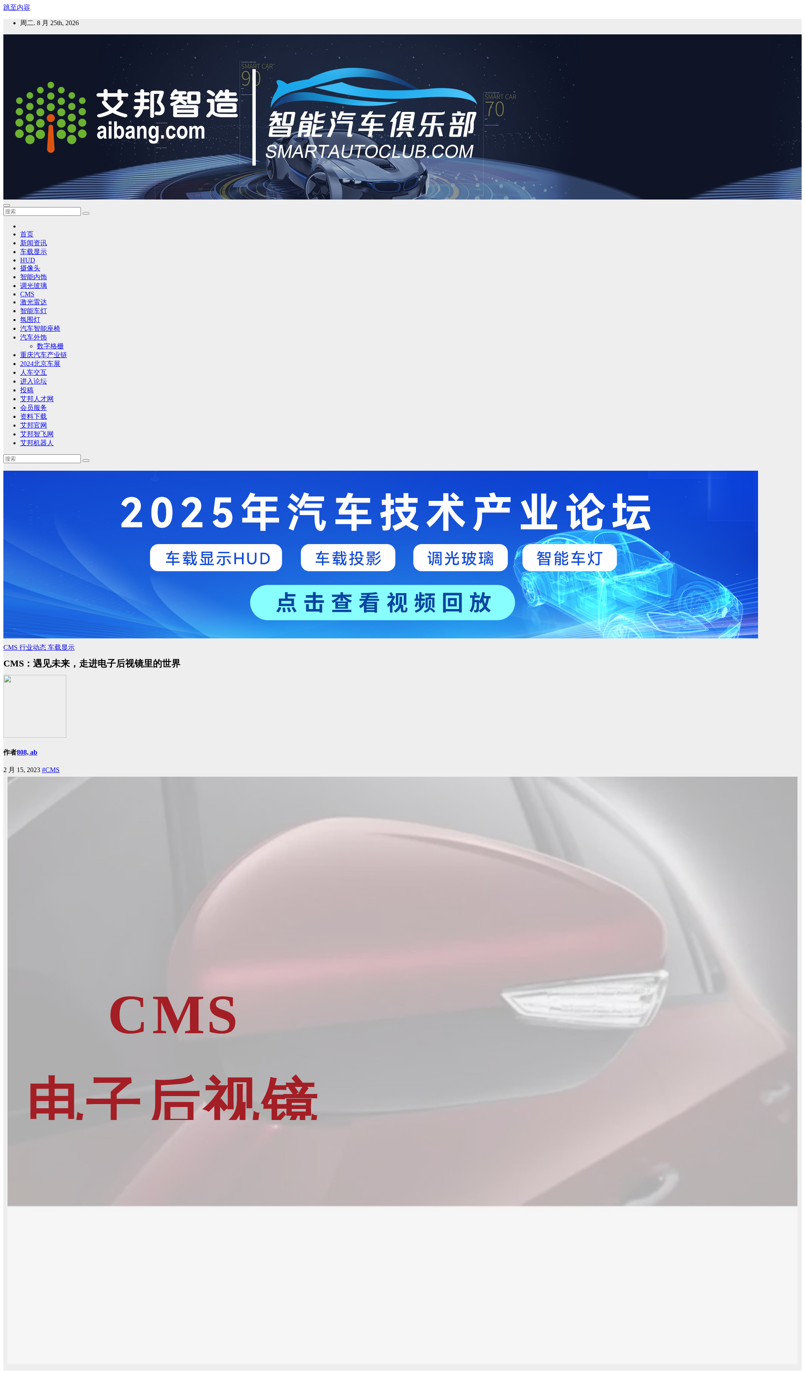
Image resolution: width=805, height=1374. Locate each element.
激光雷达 (33, 302)
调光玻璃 (33, 285)
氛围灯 (30, 319)
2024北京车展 (40, 363)
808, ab (27, 752)
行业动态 (33, 647)
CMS (27, 294)
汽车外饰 (33, 337)
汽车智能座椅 (40, 328)
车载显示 (33, 251)
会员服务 (33, 407)
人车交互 (33, 372)
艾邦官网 (33, 425)
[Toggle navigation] (6, 205)
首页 (27, 234)
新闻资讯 (33, 242)
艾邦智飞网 (37, 434)
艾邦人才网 (37, 398)
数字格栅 (50, 346)
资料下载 (33, 416)
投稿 (27, 390)
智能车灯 (33, 310)
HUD (27, 260)
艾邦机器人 (37, 442)
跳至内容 (16, 7)
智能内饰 (33, 276)
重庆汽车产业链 (43, 354)
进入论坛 (33, 381)
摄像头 (30, 268)
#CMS (51, 769)
